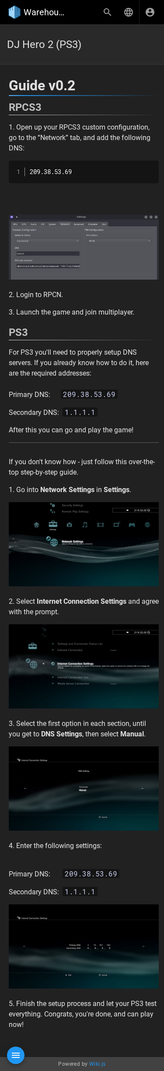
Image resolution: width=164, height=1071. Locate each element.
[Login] (150, 12)
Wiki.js (97, 1064)
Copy (148, 168)
